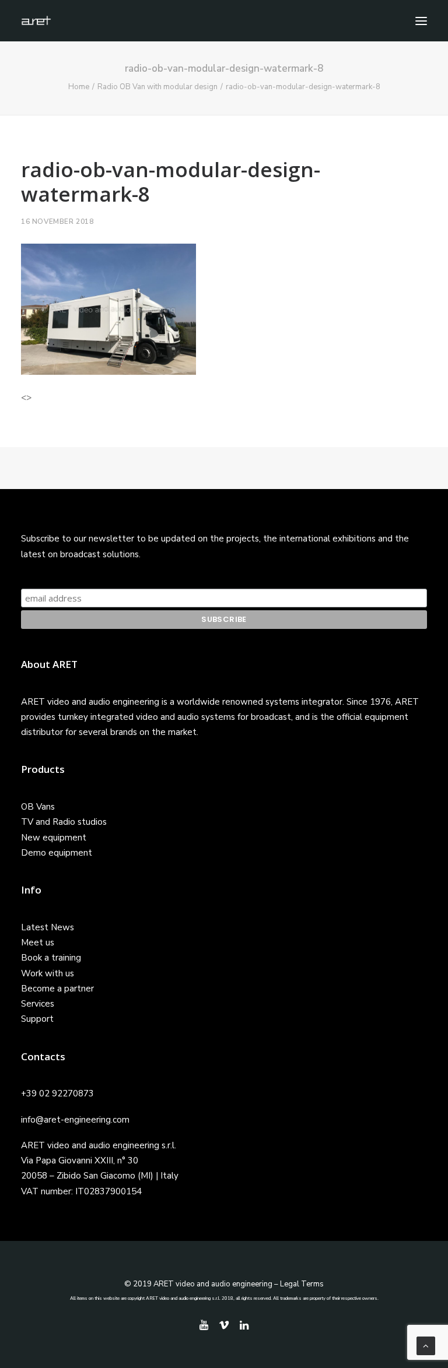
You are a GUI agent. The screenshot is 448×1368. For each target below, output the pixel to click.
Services (37, 1004)
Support (37, 1019)
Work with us (47, 973)
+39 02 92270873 (57, 1093)
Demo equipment (56, 853)
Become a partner (57, 988)
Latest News (47, 927)
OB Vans (38, 807)
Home (78, 87)
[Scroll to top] (425, 1345)
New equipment (53, 837)
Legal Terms (302, 1284)
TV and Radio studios (64, 822)
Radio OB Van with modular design (157, 87)
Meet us (37, 942)
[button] (421, 20)
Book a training (51, 957)
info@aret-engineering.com (75, 1120)
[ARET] (36, 21)
